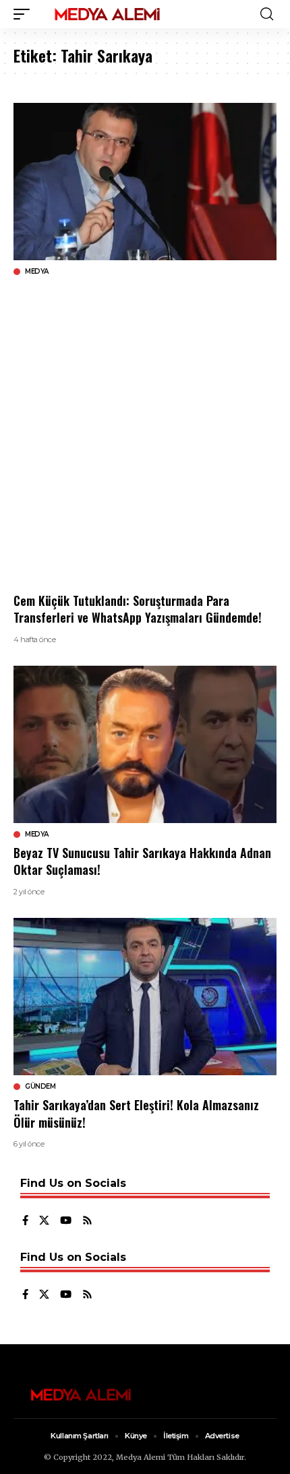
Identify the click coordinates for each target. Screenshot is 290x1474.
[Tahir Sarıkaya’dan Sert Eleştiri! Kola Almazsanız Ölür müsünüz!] (145, 996)
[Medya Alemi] (107, 14)
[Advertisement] (145, 434)
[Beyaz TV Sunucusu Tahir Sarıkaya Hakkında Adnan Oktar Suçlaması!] (145, 744)
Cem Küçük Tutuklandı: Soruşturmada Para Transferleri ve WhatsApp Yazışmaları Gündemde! (137, 609)
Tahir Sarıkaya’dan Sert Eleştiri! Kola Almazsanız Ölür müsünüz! (136, 1113)
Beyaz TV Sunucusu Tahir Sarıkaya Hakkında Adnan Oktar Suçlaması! (142, 861)
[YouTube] (66, 1221)
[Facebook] (25, 1221)
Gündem (40, 1086)
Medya (37, 271)
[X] (44, 1221)
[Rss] (87, 1221)
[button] (24, 14)
